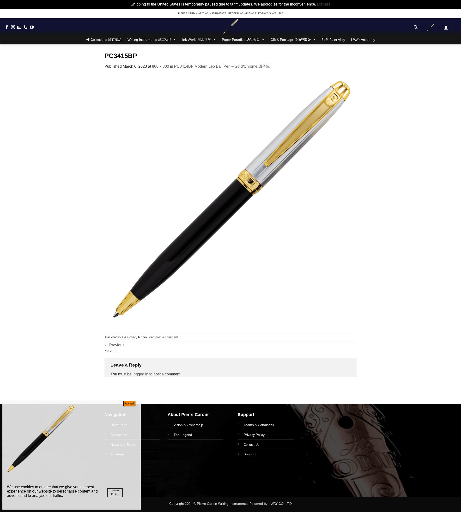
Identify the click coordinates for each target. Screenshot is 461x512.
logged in (140, 374)
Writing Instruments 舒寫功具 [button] (149, 40)
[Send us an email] (19, 27)
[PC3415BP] (230, 201)
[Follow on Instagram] (13, 27)
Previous (114, 345)
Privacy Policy (254, 435)
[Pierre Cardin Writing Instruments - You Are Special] (230, 26)
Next (110, 351)
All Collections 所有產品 (103, 40)
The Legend (183, 435)
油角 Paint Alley (333, 40)
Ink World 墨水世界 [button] (196, 40)
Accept (129, 403)
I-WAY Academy (363, 40)
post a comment (166, 337)
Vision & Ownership (188, 425)
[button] (416, 27)
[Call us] (25, 27)
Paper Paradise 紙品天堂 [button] (241, 40)
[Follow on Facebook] (7, 27)
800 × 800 (160, 66)
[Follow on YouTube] (32, 27)
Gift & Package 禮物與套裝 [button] (291, 40)
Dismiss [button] (324, 4)
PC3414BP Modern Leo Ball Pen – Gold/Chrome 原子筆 (222, 66)
